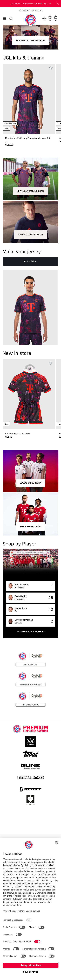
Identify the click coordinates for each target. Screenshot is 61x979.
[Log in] (44, 18)
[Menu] (4, 18)
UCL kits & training (23, 58)
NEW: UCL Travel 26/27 (30, 234)
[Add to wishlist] (51, 68)
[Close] (58, 4)
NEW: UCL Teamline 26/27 (30, 191)
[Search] (11, 18)
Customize (30, 261)
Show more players (32, 631)
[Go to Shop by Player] (30, 565)
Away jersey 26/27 (30, 483)
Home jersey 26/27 (30, 526)
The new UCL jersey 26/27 (30, 41)
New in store (17, 353)
